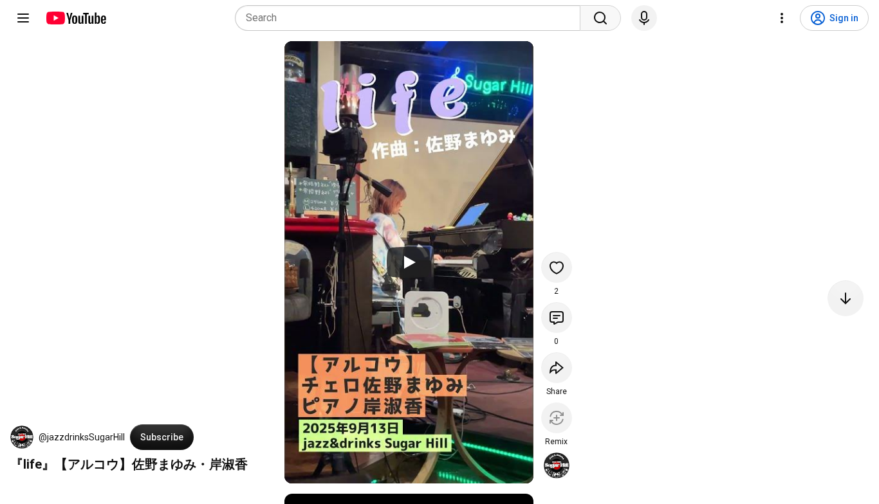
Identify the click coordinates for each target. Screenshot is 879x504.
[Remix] (556, 417)
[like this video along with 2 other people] (556, 267)
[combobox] (411, 18)
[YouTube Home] (75, 18)
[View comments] (556, 317)
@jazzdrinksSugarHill (82, 437)
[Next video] (846, 298)
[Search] (600, 18)
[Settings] (782, 18)
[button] (21, 437)
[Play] (408, 262)
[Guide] (23, 18)
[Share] (556, 367)
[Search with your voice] (644, 18)
